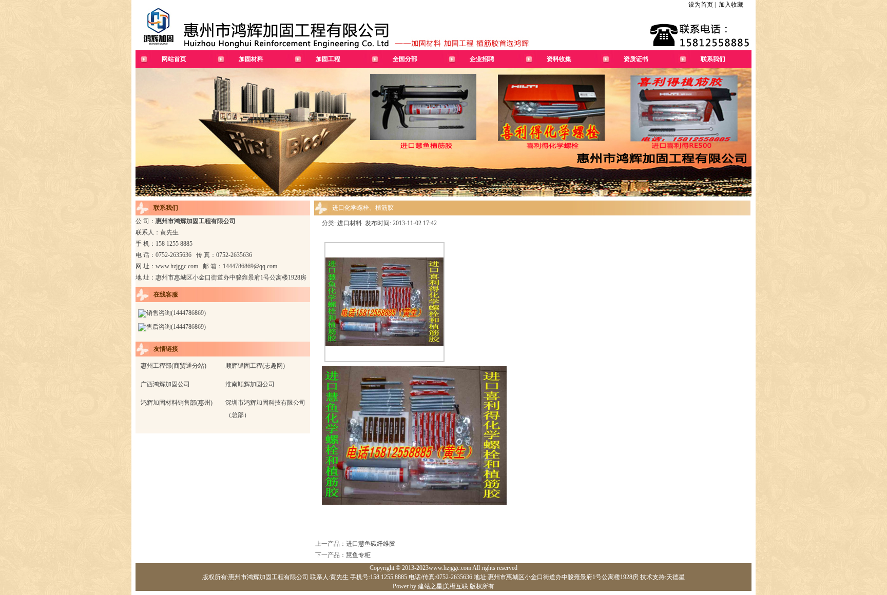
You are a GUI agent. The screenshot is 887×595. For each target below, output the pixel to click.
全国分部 (405, 59)
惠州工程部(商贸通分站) (173, 365)
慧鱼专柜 (358, 555)
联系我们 (713, 59)
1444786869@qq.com (250, 266)
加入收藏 (731, 4)
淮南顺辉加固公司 (250, 384)
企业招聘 (482, 59)
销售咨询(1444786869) (176, 312)
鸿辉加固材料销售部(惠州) (177, 402)
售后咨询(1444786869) (176, 326)
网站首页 (174, 59)
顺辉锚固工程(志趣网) (255, 365)
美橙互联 (456, 586)
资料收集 (559, 59)
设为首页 (700, 4)
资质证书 (636, 59)
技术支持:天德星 (662, 577)
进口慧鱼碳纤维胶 (370, 543)
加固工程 (328, 59)
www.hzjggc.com (177, 266)
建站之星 (430, 586)
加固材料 (251, 59)
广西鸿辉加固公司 (165, 384)
